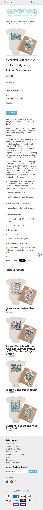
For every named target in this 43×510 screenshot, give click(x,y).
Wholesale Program (13, 463)
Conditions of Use (13, 446)
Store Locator (11, 460)
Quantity (9, 103)
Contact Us (10, 443)
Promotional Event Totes (15, 454)
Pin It (29, 260)
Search (8, 457)
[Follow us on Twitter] (12, 482)
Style (7, 95)
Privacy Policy (11, 452)
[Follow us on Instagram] (16, 482)
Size (7, 88)
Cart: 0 (36, 2)
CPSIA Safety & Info (13, 449)
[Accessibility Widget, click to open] (39, 255)
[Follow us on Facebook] (7, 482)
